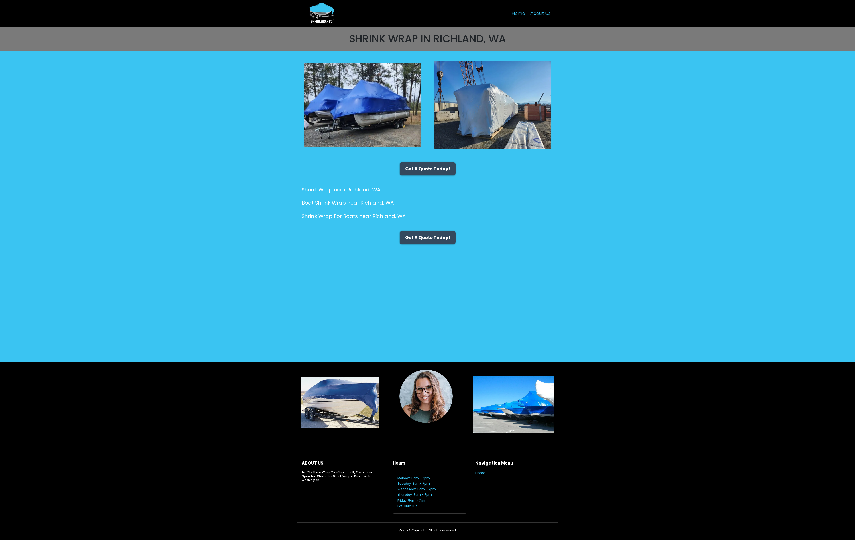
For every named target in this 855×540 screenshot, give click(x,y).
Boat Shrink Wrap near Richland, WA (348, 202)
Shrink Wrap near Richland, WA (341, 189)
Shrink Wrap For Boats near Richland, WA (354, 216)
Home (518, 13)
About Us (540, 13)
